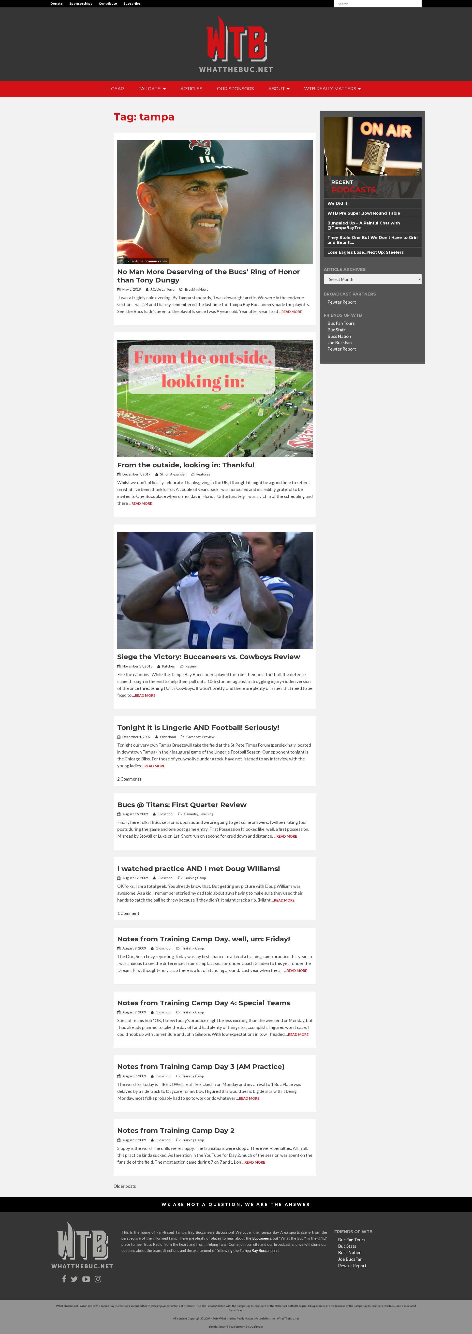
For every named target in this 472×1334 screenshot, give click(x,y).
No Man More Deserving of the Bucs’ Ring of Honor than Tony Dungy (208, 275)
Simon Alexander (172, 474)
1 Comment (128, 913)
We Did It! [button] (338, 203)
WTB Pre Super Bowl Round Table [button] (363, 213)
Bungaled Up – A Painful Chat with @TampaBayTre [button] (363, 225)
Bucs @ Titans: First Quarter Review (182, 804)
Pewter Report (341, 302)
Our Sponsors (235, 88)
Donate (56, 3)
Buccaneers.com (153, 261)
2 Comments (129, 779)
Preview (208, 737)
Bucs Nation (339, 336)
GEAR (117, 88)
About (277, 88)
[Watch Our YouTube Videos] (87, 1279)
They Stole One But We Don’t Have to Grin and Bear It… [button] (372, 240)
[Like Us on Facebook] (64, 1279)
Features (203, 474)
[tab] (373, 203)
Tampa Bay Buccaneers (258, 1250)
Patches (168, 666)
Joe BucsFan (339, 342)
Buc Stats (336, 329)
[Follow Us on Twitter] (75, 1279)
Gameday (193, 737)
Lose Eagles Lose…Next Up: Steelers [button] (365, 252)
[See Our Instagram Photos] (98, 1279)
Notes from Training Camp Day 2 (176, 1130)
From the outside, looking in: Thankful (185, 465)
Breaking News (196, 289)
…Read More (290, 312)
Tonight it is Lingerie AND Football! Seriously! (198, 727)
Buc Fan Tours (341, 323)
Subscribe (131, 3)
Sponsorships (80, 3)
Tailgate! (150, 88)
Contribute (108, 3)
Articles (191, 88)
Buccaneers (261, 1238)
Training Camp (195, 878)
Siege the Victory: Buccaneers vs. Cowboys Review (208, 656)
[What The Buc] (236, 44)
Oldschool (167, 737)
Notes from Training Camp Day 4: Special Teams (203, 1003)
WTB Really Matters (330, 88)
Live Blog (206, 814)
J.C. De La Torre (162, 289)
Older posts (125, 1186)
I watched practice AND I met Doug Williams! (198, 868)
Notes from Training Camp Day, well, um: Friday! (203, 939)
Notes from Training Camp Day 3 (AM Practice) (200, 1066)
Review (191, 666)
